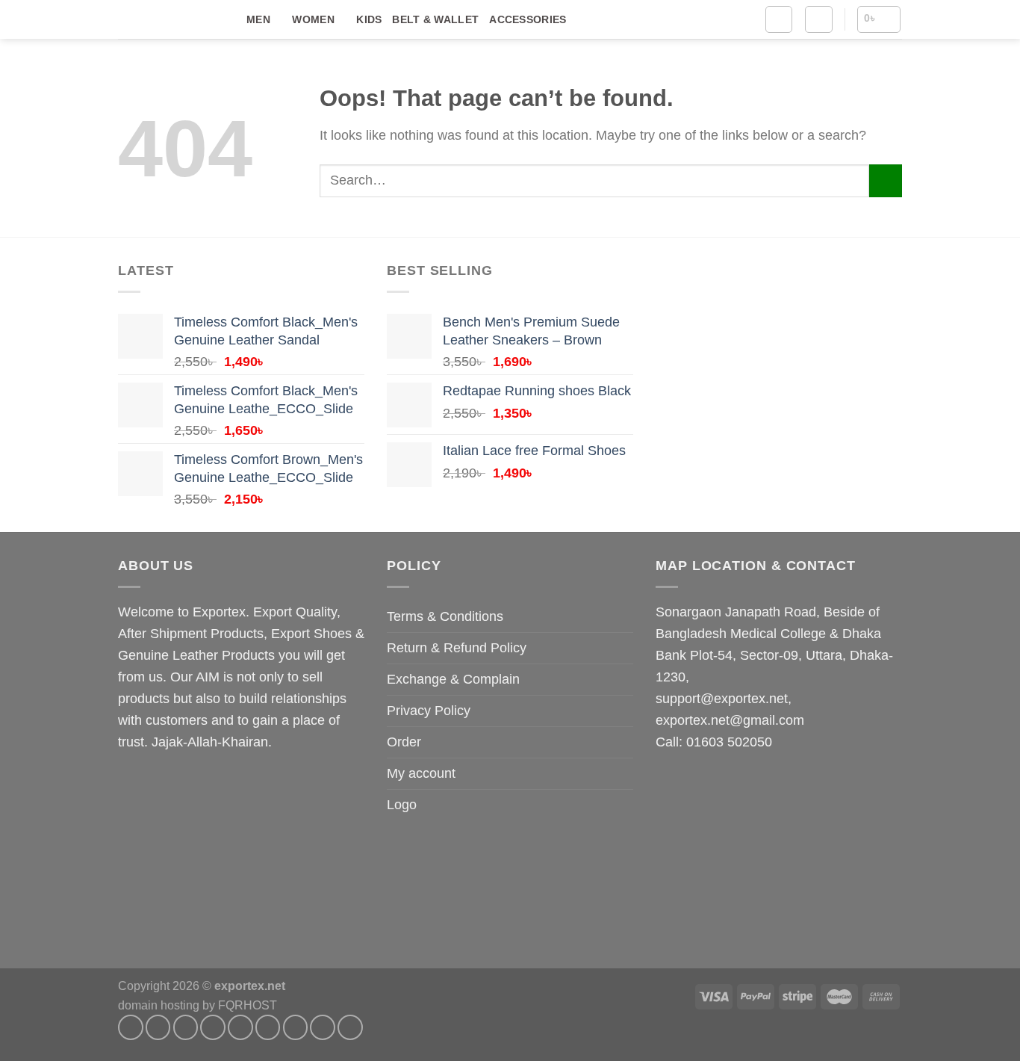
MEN (258, 19)
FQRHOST (247, 1005)
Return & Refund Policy (456, 647)
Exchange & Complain (453, 679)
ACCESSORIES (527, 19)
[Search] (778, 19)
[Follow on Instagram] (158, 1027)
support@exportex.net (722, 698)
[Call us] (295, 1027)
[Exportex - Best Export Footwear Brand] (171, 20)
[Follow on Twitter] (240, 1027)
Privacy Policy (428, 710)
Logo (402, 804)
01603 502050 (729, 741)
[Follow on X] (213, 1027)
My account (421, 773)
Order (404, 741)
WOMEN (313, 19)
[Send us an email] (268, 1027)
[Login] (818, 19)
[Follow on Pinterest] (322, 1027)
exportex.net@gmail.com (730, 720)
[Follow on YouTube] (350, 1027)
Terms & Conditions (445, 616)
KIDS (369, 19)
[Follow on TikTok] (186, 1027)
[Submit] (885, 180)
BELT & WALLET (435, 19)
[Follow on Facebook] (130, 1027)
